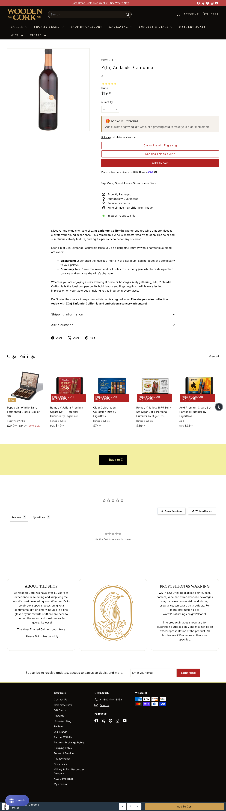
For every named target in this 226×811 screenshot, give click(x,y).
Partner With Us (63, 737)
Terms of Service (64, 753)
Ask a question (62, 325)
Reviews (59, 726)
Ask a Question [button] (173, 511)
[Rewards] (17, 800)
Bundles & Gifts (154, 26)
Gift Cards (60, 710)
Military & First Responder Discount (69, 771)
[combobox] (90, 14)
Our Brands (60, 731)
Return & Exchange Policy (69, 742)
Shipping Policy (63, 747)
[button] (219, 407)
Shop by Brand (47, 26)
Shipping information (67, 314)
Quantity (107, 102)
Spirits (17, 26)
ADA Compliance (63, 778)
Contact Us (60, 699)
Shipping (106, 137)
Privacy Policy (62, 758)
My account (61, 784)
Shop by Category (86, 26)
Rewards (59, 715)
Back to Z (115, 459)
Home (104, 59)
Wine (15, 35)
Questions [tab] (39, 517)
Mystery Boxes (192, 26)
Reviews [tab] (16, 517)
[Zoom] (48, 89)
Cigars (36, 35)
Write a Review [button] (204, 511)
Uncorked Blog (62, 721)
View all (214, 356)
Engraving (119, 26)
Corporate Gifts (63, 704)
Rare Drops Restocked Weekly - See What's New (100, 2)
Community (60, 764)
